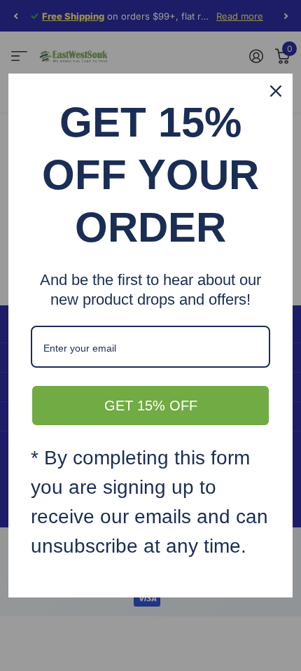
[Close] (276, 91)
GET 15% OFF (150, 405)
